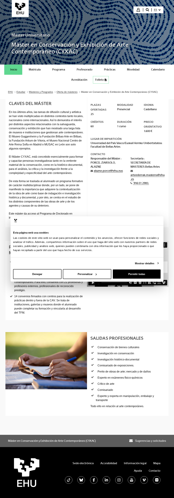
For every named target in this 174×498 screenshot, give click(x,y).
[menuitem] (157, 9)
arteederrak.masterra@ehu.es (147, 177)
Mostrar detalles (144, 263)
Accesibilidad (108, 463)
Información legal (135, 463)
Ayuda (138, 470)
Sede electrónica (83, 463)
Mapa (156, 463)
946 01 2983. (141, 183)
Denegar (37, 274)
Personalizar (85, 274)
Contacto (154, 470)
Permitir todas (136, 274)
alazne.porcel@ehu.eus (108, 170)
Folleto (99, 79)
